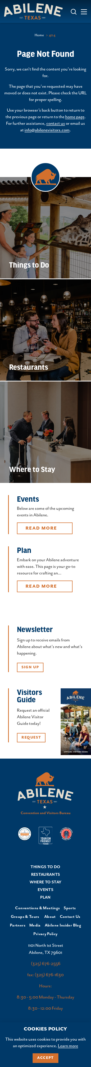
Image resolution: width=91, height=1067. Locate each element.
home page (74, 116)
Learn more (68, 1045)
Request (31, 738)
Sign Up (30, 667)
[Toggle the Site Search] (74, 11)
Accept (45, 1058)
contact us (55, 123)
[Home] (35, 11)
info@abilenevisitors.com (47, 130)
